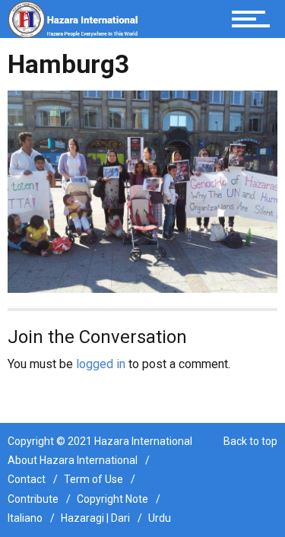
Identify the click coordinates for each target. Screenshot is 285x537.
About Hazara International (73, 460)
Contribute (33, 499)
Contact (27, 479)
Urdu (159, 518)
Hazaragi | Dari (95, 518)
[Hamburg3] (142, 190)
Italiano (25, 518)
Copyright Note (112, 499)
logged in (100, 364)
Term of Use (93, 479)
